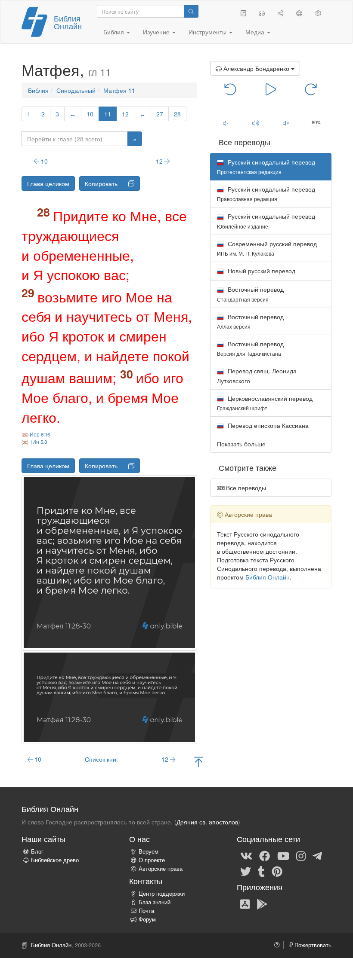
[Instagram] (301, 855)
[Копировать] (131, 183)
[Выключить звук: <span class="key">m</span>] (286, 123)
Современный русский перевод (267, 248)
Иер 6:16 (40, 434)
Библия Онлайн (68, 22)
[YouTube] (283, 855)
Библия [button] (114, 31)
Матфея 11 (119, 90)
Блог (37, 851)
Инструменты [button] (208, 31)
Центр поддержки (162, 893)
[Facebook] (264, 855)
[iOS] (245, 903)
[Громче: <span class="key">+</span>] (255, 123)
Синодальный (76, 90)
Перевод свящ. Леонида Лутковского (257, 375)
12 (125, 114)
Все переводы (245, 487)
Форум (147, 919)
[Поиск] (191, 11)
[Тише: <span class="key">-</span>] (225, 123)
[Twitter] (245, 871)
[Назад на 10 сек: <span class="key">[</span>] (230, 88)
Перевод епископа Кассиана (267, 425)
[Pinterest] (277, 871)
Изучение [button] (157, 31)
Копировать (101, 183)
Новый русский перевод (260, 270)
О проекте (152, 860)
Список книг (101, 759)
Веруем (148, 851)
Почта (146, 911)
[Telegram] (317, 855)
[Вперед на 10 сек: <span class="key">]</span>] (311, 88)
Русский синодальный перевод (266, 193)
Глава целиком (48, 183)
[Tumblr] (261, 871)
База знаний (154, 902)
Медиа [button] (255, 31)
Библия (38, 90)
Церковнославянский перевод (265, 403)
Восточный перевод (250, 293)
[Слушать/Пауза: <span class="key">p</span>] (271, 88)
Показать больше (241, 443)
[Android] (262, 903)
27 (159, 114)
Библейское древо (55, 860)
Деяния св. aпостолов (207, 822)
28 (177, 114)
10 (90, 114)
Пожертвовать (312, 945)
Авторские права (161, 869)
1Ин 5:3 (38, 441)
